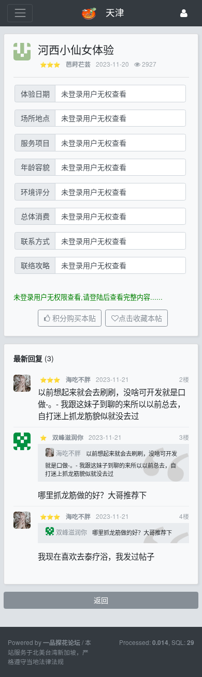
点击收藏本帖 (140, 318)
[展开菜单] (20, 13)
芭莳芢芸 (78, 64)
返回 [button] (101, 600)
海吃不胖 (78, 379)
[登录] (183, 13)
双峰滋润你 (67, 437)
